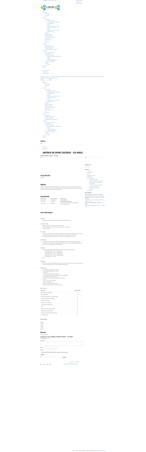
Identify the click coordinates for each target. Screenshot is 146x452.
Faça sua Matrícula (79, 3)
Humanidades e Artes (93, 186)
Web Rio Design (103, 450)
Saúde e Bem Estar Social (94, 187)
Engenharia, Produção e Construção (95, 185)
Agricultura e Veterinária (93, 179)
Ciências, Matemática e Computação (96, 182)
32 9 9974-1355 (49, 0)
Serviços (91, 189)
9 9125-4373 (54, 0)
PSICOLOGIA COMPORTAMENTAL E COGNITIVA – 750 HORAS (95, 205)
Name (41, 347)
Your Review (42, 340)
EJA (88, 174)
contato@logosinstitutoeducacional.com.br (70, 363)
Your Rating (42, 338)
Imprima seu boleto (79, 0)
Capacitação (89, 172)
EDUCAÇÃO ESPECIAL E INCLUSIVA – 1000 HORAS (93, 195)
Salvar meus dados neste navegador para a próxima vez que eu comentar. (54, 352)
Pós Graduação (89, 178)
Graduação (89, 176)
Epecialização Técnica (91, 175)
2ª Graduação (89, 171)
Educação (44, 149)
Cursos (44, 146)
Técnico (88, 190)
